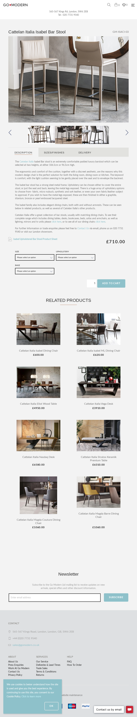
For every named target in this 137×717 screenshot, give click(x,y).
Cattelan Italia (27, 162)
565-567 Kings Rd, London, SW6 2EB (68, 12)
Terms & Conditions (46, 672)
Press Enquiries (16, 665)
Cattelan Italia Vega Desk (98, 403)
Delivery (85, 152)
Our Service (42, 662)
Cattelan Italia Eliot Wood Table (38, 403)
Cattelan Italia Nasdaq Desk (38, 457)
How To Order (74, 665)
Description (23, 152)
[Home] (15, 8)
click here (56, 222)
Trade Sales (41, 668)
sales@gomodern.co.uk (26, 645)
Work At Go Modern (18, 668)
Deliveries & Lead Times (48, 665)
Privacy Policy (15, 675)
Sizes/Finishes (54, 152)
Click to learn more (31, 696)
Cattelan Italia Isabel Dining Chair (38, 350)
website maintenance (71, 695)
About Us (13, 662)
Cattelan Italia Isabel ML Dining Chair (98, 350)
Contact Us (83, 228)
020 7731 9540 (71, 15)
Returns (40, 675)
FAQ (69, 662)
